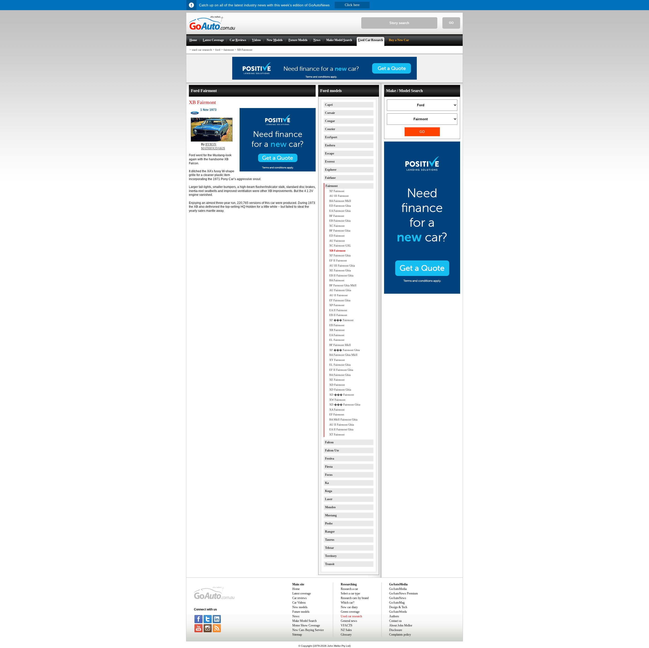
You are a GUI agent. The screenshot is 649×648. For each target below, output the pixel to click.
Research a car (349, 589)
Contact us (395, 621)
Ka (327, 483)
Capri (329, 105)
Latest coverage (301, 593)
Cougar (330, 121)
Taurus (329, 539)
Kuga (328, 491)
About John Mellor (400, 625)
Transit (329, 564)
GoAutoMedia (398, 589)
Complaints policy (400, 634)
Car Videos (299, 602)
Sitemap (297, 634)
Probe (329, 523)
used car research (202, 49)
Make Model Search (304, 621)
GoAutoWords (398, 612)
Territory (331, 556)
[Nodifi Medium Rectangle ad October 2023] (278, 170)
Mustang (331, 515)
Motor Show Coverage (306, 625)
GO (451, 23)
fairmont (229, 49)
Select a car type (350, 593)
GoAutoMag (397, 602)
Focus (329, 475)
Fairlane (330, 178)
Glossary (346, 634)
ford (217, 49)
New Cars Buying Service (308, 630)
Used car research (351, 616)
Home (296, 589)
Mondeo (330, 507)
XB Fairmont (244, 49)
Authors (394, 616)
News (295, 616)
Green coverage (350, 612)
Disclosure (395, 630)
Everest (330, 161)
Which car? (347, 602)
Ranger (330, 531)
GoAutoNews (397, 598)
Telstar (329, 548)
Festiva (329, 458)
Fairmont (332, 186)
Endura (330, 145)
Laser (328, 499)
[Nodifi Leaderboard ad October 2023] (324, 78)
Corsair (330, 113)
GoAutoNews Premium (403, 593)
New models (300, 607)
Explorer (330, 169)
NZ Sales (346, 630)
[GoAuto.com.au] (210, 31)
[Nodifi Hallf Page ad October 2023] (422, 292)
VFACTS (346, 625)
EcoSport (331, 137)
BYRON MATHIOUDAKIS (213, 146)
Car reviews (299, 598)
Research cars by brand (355, 598)
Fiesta (329, 466)
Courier (330, 129)
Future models (301, 612)
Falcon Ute (332, 450)
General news (349, 621)
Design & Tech (398, 607)
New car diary (349, 607)
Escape (329, 153)
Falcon (329, 442)
